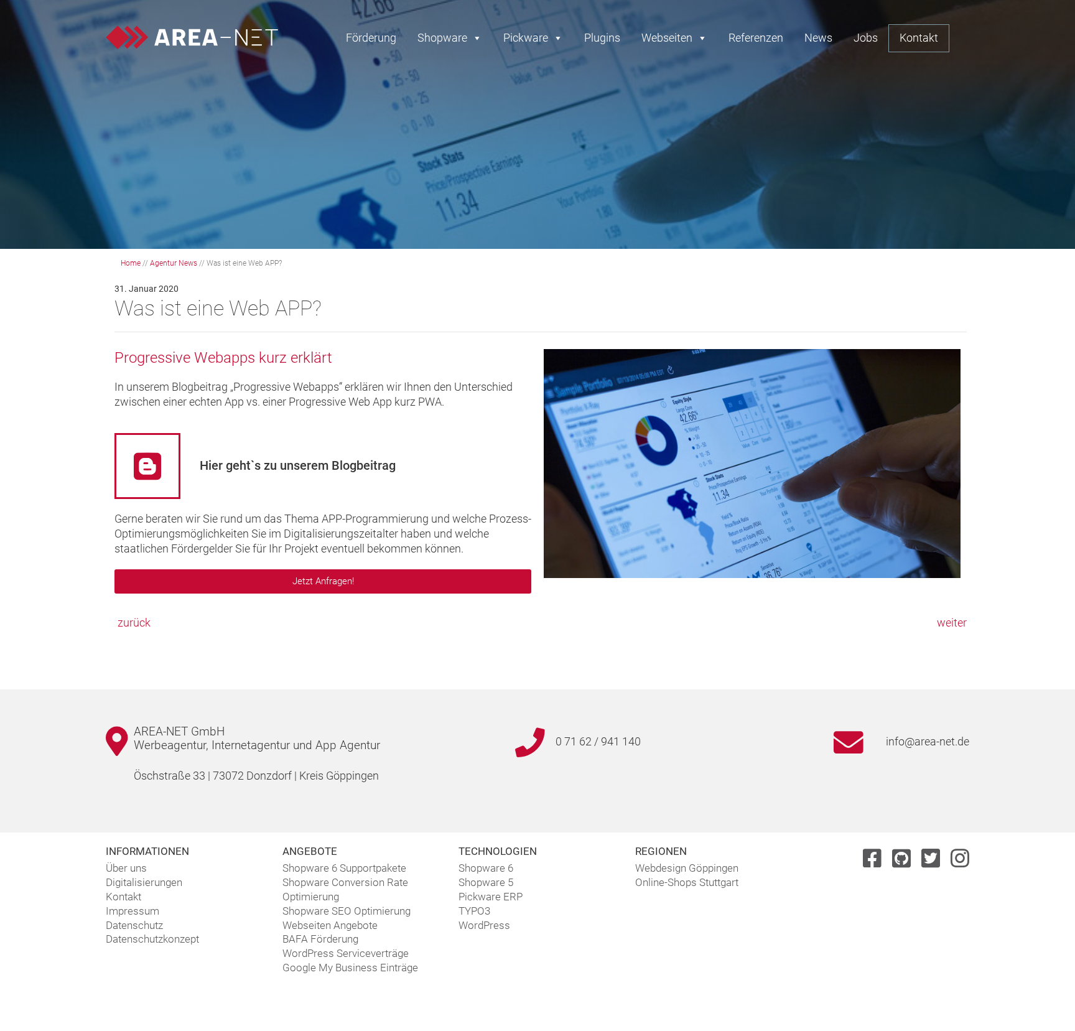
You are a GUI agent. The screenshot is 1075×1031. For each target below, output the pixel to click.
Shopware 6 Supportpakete (344, 868)
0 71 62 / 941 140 (598, 741)
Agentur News (173, 263)
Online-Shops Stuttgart (686, 882)
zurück (134, 622)
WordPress (484, 925)
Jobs (866, 37)
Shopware (442, 37)
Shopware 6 (485, 868)
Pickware (525, 37)
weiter (952, 622)
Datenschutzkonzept (152, 939)
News (818, 37)
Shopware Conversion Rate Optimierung (345, 889)
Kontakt (919, 37)
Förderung (371, 37)
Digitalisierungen (144, 882)
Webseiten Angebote (330, 925)
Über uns (126, 868)
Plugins (602, 37)
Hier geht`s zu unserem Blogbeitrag (298, 465)
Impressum (132, 911)
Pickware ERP (490, 896)
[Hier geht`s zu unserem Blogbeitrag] (147, 466)
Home (131, 263)
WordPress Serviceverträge (345, 953)
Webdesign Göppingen (686, 868)
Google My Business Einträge (350, 967)
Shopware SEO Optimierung (346, 911)
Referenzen (755, 37)
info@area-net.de (927, 741)
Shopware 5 (485, 882)
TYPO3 (474, 911)
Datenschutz (134, 925)
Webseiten (666, 37)
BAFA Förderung (320, 939)
